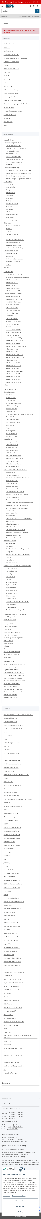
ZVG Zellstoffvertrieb (10, 1073)
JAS (5, 859)
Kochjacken (9, 256)
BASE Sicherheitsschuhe (11, 753)
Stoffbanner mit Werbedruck (13, 692)
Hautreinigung (10, 576)
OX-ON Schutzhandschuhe (12, 937)
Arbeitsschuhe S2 (11, 285)
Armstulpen (9, 395)
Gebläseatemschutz (12, 489)
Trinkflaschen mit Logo (11, 697)
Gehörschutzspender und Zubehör (17, 494)
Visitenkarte (7, 657)
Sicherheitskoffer (11, 563)
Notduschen (10, 425)
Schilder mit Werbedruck (12, 683)
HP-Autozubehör (9, 849)
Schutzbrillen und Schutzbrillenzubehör (19, 518)
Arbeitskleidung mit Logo (12, 168)
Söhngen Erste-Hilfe (10, 1011)
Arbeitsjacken (8, 181)
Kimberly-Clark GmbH (10, 870)
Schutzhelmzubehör (12, 524)
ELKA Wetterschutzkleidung (14, 159)
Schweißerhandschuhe (13, 464)
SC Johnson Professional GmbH (13, 983)
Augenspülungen (11, 409)
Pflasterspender (11, 431)
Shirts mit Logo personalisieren (16, 176)
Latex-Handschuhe (12, 450)
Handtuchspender (12, 571)
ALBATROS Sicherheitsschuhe (13, 729)
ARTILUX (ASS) (8, 736)
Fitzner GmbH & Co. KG (11, 813)
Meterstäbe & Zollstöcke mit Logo (14, 675)
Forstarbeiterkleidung (13, 242)
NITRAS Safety (8, 905)
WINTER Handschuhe (12, 467)
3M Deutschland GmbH (11, 718)
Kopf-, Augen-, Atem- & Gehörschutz (15, 469)
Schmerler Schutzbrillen (11, 986)
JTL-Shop (23, 1216)
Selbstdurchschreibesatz (11, 654)
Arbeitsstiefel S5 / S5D (13, 291)
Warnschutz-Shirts (12, 234)
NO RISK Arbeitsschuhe (13, 321)
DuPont (6, 778)
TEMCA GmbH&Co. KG (11, 1025)
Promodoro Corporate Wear (12, 961)
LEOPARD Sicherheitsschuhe (13, 884)
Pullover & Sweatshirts (13, 226)
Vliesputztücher (11, 607)
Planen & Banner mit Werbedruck (14, 681)
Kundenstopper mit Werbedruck (14, 672)
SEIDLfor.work (8, 997)
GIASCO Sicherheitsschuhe (12, 827)
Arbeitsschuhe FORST (13, 368)
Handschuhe (8, 439)
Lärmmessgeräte (11, 513)
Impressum (6, 1196)
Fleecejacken (10, 184)
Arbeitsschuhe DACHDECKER (15, 357)
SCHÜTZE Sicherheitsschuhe (13, 990)
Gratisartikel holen (9, 44)
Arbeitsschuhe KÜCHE (13, 374)
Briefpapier (7, 629)
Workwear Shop (9, 51)
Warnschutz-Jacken (12, 204)
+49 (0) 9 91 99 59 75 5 (15, 1127)
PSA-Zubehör (10, 560)
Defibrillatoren (10, 411)
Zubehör (8, 264)
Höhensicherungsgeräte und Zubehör (18, 554)
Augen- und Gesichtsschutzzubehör (17, 478)
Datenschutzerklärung (19, 1196)
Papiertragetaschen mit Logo (13, 678)
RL (4, 969)
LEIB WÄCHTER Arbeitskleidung (16, 148)
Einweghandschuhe (12, 461)
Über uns (7, 47)
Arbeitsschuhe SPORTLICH (14, 341)
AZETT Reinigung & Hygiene (12, 743)
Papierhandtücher (12, 585)
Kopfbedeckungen (12, 253)
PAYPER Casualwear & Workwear (16, 165)
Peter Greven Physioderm (12, 947)
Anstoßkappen (10, 472)
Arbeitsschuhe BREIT (12, 349)
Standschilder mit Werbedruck (13, 689)
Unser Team (7, 79)
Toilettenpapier (11, 599)
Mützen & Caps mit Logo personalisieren (19, 170)
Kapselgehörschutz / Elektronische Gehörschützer (17, 509)
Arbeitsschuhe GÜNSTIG (13, 365)
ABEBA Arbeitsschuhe (13, 296)
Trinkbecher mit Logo (10, 694)
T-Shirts (8, 231)
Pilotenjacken (10, 195)
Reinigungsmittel (11, 590)
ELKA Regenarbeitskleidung (12, 785)
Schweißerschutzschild (13, 535)
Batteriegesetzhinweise (11, 93)
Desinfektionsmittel (12, 568)
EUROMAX (7, 803)
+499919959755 (13, 1129)
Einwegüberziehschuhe (13, 403)
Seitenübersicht (9, 107)
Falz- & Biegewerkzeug (11, 617)
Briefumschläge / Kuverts (12, 632)
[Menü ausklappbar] (2, 5)
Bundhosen (9, 209)
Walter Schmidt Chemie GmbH (13, 1055)
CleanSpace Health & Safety (12, 760)
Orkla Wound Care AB (10, 933)
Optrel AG (7, 930)
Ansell (6, 732)
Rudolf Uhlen (8, 976)
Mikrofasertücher (11, 582)
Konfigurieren (20, 1206)
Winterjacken (10, 201)
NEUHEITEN (7, 118)
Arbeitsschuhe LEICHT (13, 343)
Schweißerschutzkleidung (14, 245)
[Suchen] (37, 11)
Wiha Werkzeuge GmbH (11, 1062)
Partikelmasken (11, 516)
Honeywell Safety (9, 841)
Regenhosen (10, 217)
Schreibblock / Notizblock (12, 651)
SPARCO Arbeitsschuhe (13, 332)
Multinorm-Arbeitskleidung (14, 248)
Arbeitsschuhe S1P (12, 283)
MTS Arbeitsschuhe (12, 318)
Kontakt (6, 65)
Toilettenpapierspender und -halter (17, 601)
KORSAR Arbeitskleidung (11, 873)
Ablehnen (20, 1212)
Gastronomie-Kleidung (11, 251)
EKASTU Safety (8, 781)
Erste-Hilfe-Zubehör (12, 420)
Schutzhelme (10, 521)
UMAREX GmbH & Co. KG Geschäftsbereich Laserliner (17, 1037)
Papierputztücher (11, 588)
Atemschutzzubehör (12, 475)
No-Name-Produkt (9, 912)
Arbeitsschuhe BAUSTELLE (14, 354)
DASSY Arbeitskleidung (13, 145)
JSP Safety (7, 863)
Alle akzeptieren (20, 1201)
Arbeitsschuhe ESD (12, 352)
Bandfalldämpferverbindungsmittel (17, 549)
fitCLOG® (7, 810)
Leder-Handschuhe (12, 444)
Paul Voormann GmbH (11, 940)
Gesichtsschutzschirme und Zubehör (17, 505)
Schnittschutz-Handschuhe (14, 458)
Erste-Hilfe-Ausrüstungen (12, 406)
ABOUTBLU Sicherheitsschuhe (13, 725)
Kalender (6, 646)
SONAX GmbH (8, 1014)
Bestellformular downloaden (13, 100)
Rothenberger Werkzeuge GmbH (14, 972)
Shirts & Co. (7, 223)
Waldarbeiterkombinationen (15, 538)
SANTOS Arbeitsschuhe (13, 327)
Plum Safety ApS (9, 954)
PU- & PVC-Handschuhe (13, 456)
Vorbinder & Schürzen (13, 262)
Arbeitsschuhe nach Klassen (13, 274)
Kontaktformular (33, 1164)
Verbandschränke (11, 436)
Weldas (6, 1059)
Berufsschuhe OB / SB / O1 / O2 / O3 (17, 277)
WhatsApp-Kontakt (10, 97)
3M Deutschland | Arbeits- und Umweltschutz (18, 714)
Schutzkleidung (8, 237)
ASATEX (6, 739)
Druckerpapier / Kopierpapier (13, 638)
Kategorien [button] (6, 1083)
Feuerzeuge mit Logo (10, 667)
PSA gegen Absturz (10, 541)
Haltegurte (9, 552)
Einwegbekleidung (9, 392)
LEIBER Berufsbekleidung (12, 880)
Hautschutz (9, 579)
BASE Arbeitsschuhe (12, 305)
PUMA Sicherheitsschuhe (12, 965)
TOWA (6, 1029)
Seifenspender (10, 596)
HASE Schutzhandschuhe (12, 834)
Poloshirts (9, 228)
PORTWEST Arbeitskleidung (14, 154)
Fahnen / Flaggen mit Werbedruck (14, 664)
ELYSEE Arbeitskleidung (13, 156)
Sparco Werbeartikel (10, 686)
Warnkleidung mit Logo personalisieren (18, 179)
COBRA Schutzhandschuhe (12, 764)
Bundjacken (9, 190)
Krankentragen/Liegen (13, 422)
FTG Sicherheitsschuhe (11, 820)
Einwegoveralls (10, 400)
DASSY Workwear (9, 771)
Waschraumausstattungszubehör (16, 610)
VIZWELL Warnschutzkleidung (13, 1048)
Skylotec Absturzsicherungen (13, 1007)
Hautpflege (9, 574)
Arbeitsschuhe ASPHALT (13, 360)
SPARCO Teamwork (10, 1018)
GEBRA (6, 824)
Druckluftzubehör (11, 483)
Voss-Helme (7, 1052)
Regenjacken (10, 198)
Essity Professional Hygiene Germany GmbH (18, 799)
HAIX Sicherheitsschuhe (11, 831)
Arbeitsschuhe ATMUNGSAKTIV (16, 346)
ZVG (5, 1069)
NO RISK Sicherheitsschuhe (12, 909)
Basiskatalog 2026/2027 (11, 54)
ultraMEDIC (7, 1032)
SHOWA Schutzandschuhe (12, 1000)
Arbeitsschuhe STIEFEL (13, 363)
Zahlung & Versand (10, 114)
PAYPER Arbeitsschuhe (13, 335)
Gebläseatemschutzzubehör (15, 492)
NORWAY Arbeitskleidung (12, 926)
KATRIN (6, 866)
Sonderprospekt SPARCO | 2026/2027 (15, 58)
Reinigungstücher (11, 593)
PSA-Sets (8, 557)
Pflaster (8, 428)
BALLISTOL (7, 750)
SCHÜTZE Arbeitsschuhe (13, 330)
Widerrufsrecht (8, 86)
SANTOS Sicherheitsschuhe (12, 979)
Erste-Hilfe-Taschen (12, 417)
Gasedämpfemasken (12, 486)
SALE (5, 125)
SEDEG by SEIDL (9, 993)
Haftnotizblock (8, 643)
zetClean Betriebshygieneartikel (14, 1066)
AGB (5, 83)
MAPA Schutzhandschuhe (12, 887)
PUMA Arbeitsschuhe (12, 324)
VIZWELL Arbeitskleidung (14, 162)
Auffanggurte (10, 546)
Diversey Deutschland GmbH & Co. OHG (16, 774)
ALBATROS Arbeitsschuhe (14, 302)
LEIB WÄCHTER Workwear (12, 877)
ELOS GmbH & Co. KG (10, 792)
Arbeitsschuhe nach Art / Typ (13, 338)
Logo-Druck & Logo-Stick (11, 69)
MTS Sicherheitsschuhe (11, 898)
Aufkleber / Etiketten (10, 627)
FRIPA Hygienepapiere (11, 817)
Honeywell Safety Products (12, 845)
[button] (30, 6)
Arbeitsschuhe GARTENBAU (14, 371)
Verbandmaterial (11, 433)
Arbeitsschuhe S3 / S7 (13, 288)
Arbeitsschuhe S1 (11, 280)
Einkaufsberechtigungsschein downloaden (17, 104)
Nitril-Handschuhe (12, 453)
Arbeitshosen (8, 206)
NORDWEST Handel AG (11, 923)
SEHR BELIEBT (8, 121)
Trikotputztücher (11, 604)
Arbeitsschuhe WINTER (13, 379)
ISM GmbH (7, 856)
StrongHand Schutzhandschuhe (14, 1021)
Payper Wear (8, 944)
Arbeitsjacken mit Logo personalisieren (18, 173)
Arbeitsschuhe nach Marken (13, 294)
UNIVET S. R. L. (8, 1041)
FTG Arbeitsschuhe (12, 307)
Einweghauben (10, 397)
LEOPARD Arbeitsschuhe (13, 316)
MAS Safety (7, 891)
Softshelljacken (11, 187)
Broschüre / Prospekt (10, 635)
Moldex (6, 894)
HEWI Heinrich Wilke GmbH (12, 838)
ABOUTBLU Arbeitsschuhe (14, 299)
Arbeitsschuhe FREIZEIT (13, 382)
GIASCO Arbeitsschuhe (13, 310)
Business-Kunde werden (11, 61)
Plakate (6, 649)
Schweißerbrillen (11, 527)
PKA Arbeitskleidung (12, 151)
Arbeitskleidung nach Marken (13, 143)
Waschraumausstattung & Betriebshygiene (17, 565)
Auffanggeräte (10, 543)
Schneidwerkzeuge (10, 620)
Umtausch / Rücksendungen (13, 111)
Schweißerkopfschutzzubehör (15, 529)
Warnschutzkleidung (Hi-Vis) (15, 239)
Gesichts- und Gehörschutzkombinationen (19, 503)
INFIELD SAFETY (8, 852)
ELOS (5, 789)
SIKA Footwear (8, 1004)
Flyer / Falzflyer (8, 640)
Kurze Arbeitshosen (12, 215)
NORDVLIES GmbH (9, 916)
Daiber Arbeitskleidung (11, 767)
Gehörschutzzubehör (12, 500)
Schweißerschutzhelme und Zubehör (18, 532)
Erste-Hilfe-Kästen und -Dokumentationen (19, 414)
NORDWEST (7, 919)
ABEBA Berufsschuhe (10, 721)
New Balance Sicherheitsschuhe (14, 901)
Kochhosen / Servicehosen (14, 259)
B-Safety (6, 746)
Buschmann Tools (9, 757)
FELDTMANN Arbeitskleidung (13, 806)
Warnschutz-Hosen (12, 220)
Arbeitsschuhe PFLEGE (13, 377)
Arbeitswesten (10, 192)
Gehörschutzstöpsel (12, 497)
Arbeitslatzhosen (11, 212)
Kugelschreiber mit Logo (11, 670)
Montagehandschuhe (13, 442)
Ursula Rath (7, 1045)
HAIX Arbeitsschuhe (12, 313)
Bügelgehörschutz (11, 480)
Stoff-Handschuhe (11, 447)
